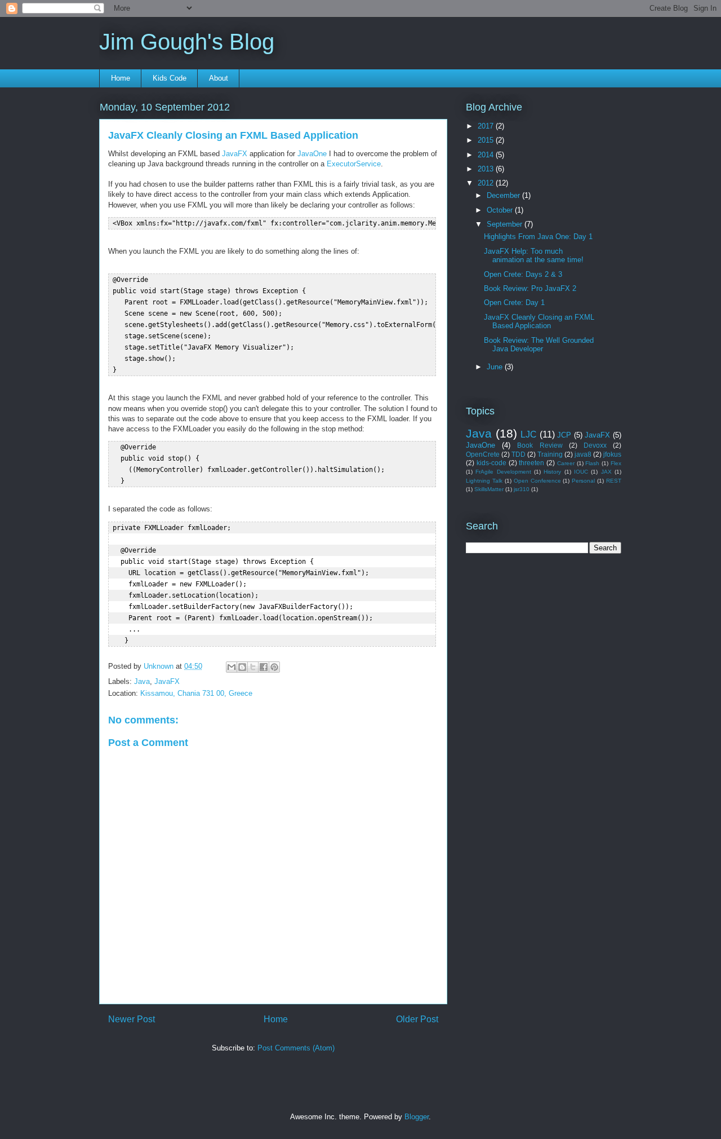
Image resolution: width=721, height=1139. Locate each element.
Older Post (417, 1019)
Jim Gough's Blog (186, 41)
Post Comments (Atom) (296, 1048)
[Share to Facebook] (263, 667)
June (496, 367)
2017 (487, 126)
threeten (531, 462)
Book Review (539, 445)
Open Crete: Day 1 (514, 302)
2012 (487, 183)
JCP (564, 435)
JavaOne (312, 153)
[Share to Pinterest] (274, 667)
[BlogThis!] (242, 667)
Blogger (416, 1116)
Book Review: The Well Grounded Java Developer (539, 345)
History (552, 472)
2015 (487, 140)
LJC (528, 434)
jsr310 (521, 489)
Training (550, 454)
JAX (606, 472)
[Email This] (231, 667)
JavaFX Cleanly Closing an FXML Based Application (539, 321)
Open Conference (537, 481)
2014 (487, 155)
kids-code (491, 462)
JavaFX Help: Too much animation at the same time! (534, 255)
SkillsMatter (489, 489)
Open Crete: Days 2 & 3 (523, 274)
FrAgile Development (503, 472)
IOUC (581, 472)
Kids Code (169, 78)
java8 (583, 454)
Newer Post (131, 1019)
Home (120, 78)
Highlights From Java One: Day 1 (538, 236)
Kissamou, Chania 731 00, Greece (196, 693)
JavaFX (234, 153)
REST (613, 481)
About (218, 78)
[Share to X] (253, 667)
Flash (592, 463)
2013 (487, 169)
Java (142, 681)
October (501, 210)
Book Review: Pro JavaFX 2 (530, 288)
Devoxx (595, 445)
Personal (583, 481)
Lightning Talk (484, 481)
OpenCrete (483, 454)
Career (566, 463)
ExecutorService (354, 164)
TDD (518, 454)
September (505, 224)
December (504, 195)
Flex (616, 463)
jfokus (612, 454)
